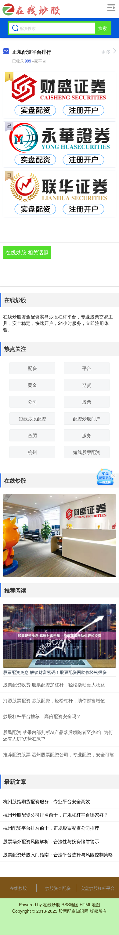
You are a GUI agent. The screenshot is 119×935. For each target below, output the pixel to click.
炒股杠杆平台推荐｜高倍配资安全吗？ (42, 716)
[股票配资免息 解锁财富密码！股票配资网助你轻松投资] (59, 635)
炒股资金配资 (58, 888)
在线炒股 (18, 888)
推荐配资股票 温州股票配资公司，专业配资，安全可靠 (58, 754)
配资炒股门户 (86, 418)
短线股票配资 (86, 452)
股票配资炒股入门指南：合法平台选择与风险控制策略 (58, 854)
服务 (86, 435)
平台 (86, 368)
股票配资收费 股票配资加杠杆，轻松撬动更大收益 (54, 684)
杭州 (32, 452)
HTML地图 (90, 904)
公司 (32, 401)
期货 (86, 385)
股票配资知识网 (73, 911)
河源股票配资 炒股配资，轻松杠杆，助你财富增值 (54, 700)
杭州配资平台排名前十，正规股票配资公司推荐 (51, 828)
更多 (106, 51)
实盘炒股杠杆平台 (98, 888)
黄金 (32, 385)
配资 (32, 368)
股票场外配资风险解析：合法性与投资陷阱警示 (51, 841)
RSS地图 (69, 904)
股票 (86, 401)
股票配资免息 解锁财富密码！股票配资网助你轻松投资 (55, 672)
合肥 (32, 435)
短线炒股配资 (32, 418)
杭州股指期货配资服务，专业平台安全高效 (46, 801)
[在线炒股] (30, 9)
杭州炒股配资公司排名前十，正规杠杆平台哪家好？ (55, 814)
